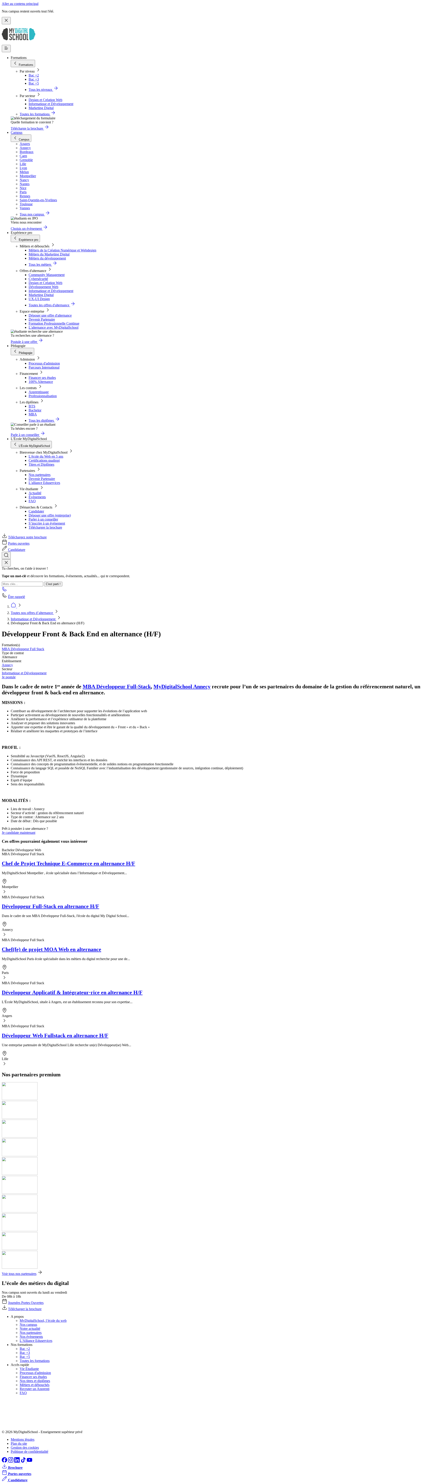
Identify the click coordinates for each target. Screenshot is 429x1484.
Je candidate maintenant (18, 832)
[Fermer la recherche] (6, 563)
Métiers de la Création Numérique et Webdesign (62, 250)
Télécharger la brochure (45, 527)
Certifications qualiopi (44, 460)
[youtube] (29, 1461)
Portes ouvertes (18, 543)
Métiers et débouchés (34, 1385)
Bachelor (35, 410)
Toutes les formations (35, 1361)
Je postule (9, 677)
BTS (32, 406)
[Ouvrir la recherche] (6, 555)
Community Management (47, 275)
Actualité (35, 493)
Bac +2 (34, 75)
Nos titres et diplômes (35, 1381)
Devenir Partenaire (42, 319)
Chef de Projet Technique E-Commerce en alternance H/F (68, 863)
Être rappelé (16, 597)
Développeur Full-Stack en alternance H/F (50, 906)
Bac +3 (34, 79)
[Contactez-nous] (4, 590)
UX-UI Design (39, 299)
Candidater (36, 511)
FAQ (32, 501)
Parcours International (44, 367)
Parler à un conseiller (43, 519)
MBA (33, 414)
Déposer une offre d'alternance (50, 315)
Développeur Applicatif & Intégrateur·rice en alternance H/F (72, 992)
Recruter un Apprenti (34, 1389)
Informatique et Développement (51, 104)
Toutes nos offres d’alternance (32, 613)
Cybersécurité (38, 279)
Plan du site (19, 1443)
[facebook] (5, 1461)
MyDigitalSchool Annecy (182, 686)
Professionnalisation (43, 396)
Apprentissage (39, 392)
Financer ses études (42, 378)
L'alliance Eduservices (44, 483)
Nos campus (28, 1324)
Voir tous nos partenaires (19, 1274)
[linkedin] (17, 1461)
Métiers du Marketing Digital (49, 254)
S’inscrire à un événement (47, 523)
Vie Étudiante (29, 1369)
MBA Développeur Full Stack (23, 649)
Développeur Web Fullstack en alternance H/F (55, 1035)
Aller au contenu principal (20, 4)
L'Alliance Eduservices (36, 1341)
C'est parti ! (53, 584)
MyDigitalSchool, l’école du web (43, 1320)
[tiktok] (24, 1461)
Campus (16, 132)
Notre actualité (30, 1328)
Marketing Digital (41, 108)
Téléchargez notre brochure (27, 537)
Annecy (7, 665)
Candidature (16, 550)
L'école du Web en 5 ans (46, 456)
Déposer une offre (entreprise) (50, 515)
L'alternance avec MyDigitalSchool (53, 327)
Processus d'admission (44, 363)
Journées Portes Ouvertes (26, 1303)
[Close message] (6, 20)
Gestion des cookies (25, 1447)
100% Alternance (41, 382)
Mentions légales (22, 1439)
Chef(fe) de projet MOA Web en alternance (51, 949)
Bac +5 (34, 83)
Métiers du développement (47, 258)
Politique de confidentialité (29, 1451)
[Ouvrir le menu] (6, 48)
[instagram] (11, 1461)
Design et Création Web (45, 100)
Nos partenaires (39, 475)
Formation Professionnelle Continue (54, 323)
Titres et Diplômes (41, 464)
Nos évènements (31, 1337)
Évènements (37, 497)
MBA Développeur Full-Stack (117, 686)
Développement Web (43, 287)
